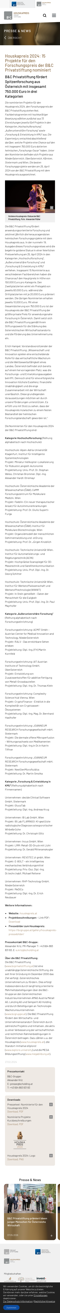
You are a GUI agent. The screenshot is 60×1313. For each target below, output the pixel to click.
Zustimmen (11, 1307)
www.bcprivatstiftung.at (20, 966)
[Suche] (44, 15)
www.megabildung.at (38, 1053)
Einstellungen (41, 1295)
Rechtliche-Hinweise (44, 1301)
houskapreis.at (28, 913)
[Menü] (54, 15)
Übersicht (14, 37)
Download (14, 921)
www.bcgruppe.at (16, 1013)
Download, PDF (15, 1111)
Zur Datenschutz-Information (18, 1301)
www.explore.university (19, 1049)
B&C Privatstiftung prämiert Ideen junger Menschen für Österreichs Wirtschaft (27, 1222)
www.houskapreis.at (32, 1041)
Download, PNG (15, 1159)
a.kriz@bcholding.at (27, 950)
